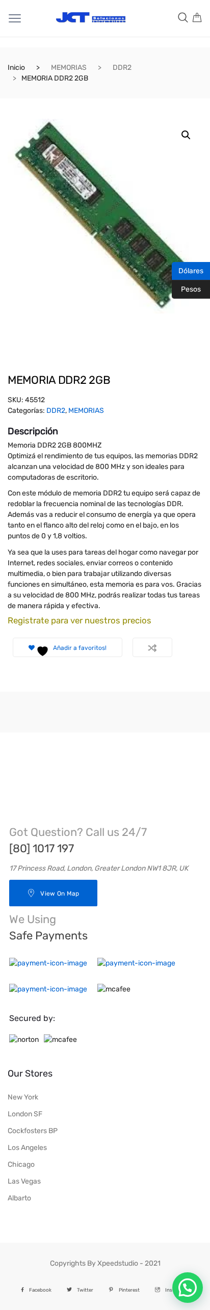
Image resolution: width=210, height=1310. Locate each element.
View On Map (59, 893)
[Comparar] (152, 647)
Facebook (40, 1290)
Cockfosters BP (33, 1130)
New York (23, 1097)
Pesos (186, 288)
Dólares (187, 270)
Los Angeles (27, 1147)
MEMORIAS (69, 67)
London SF (25, 1114)
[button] (186, 135)
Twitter (85, 1290)
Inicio (16, 67)
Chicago (21, 1164)
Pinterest (129, 1290)
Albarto (19, 1198)
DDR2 (122, 67)
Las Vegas (24, 1181)
